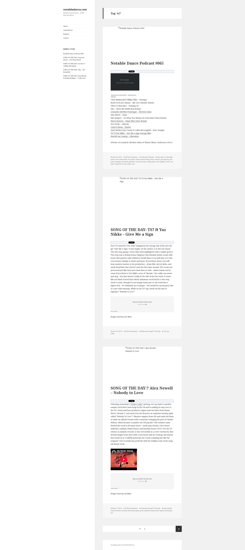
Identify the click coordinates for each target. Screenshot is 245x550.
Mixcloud (113, 96)
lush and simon (141, 162)
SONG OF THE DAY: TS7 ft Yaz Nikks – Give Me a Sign (138, 232)
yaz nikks (127, 164)
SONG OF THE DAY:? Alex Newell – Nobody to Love (142, 390)
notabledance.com (75, 9)
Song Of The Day (154, 331)
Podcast (151, 157)
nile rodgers (160, 162)
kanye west (154, 511)
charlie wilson (116, 511)
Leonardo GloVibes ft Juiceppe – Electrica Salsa (131, 112)
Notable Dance (132, 95)
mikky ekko (151, 162)
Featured (144, 157)
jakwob (147, 511)
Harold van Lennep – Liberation (125, 136)
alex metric (161, 157)
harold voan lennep (142, 159)
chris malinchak (121, 159)
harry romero (155, 159)
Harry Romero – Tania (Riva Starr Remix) (129, 121)
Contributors (68, 30)
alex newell (167, 508)
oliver (167, 162)
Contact (66, 38)
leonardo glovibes (128, 162)
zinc (133, 164)
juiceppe (118, 162)
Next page (179, 529)
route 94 (118, 164)
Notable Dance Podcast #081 (73, 54)
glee (137, 511)
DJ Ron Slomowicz (131, 157)
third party (168, 511)
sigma (161, 511)
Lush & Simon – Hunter (121, 127)
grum (142, 511)
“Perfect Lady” (136, 404)
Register (66, 34)
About (65, 26)
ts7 (122, 164)
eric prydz (131, 159)
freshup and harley (128, 511)
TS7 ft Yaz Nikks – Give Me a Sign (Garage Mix (131, 133)
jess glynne (165, 159)
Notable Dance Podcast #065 (137, 63)
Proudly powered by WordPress (122, 545)
